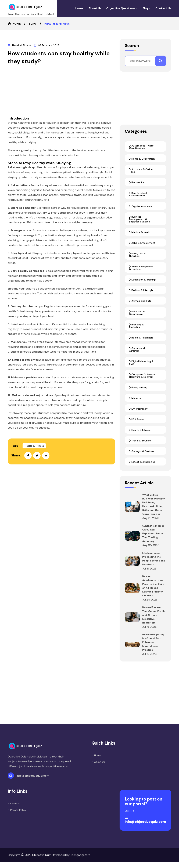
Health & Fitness (21, 45)
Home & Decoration (143, 158)
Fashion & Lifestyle (142, 290)
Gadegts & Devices (142, 451)
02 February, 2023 (48, 45)
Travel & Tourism (141, 440)
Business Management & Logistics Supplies (139, 219)
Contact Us (163, 8)
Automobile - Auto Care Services (141, 147)
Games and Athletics (137, 349)
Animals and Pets (141, 300)
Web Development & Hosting (141, 268)
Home (79, 8)
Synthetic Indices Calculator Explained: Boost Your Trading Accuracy (153, 533)
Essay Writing (139, 387)
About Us (94, 8)
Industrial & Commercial (137, 312)
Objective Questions (120, 8)
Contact (15, 803)
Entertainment (140, 408)
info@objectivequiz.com (32, 776)
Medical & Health (141, 232)
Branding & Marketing (136, 326)
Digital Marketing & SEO (141, 362)
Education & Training (143, 279)
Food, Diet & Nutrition (137, 254)
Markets (136, 398)
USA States (138, 419)
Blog (145, 8)
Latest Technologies (143, 461)
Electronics (137, 182)
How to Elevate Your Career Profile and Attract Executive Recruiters (153, 615)
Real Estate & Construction (138, 194)
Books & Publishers (142, 337)
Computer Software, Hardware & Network (142, 375)
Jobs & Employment (143, 242)
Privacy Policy (18, 809)
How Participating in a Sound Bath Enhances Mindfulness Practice (153, 642)
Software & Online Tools (141, 170)
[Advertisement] (61, 91)
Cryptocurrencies (141, 206)
